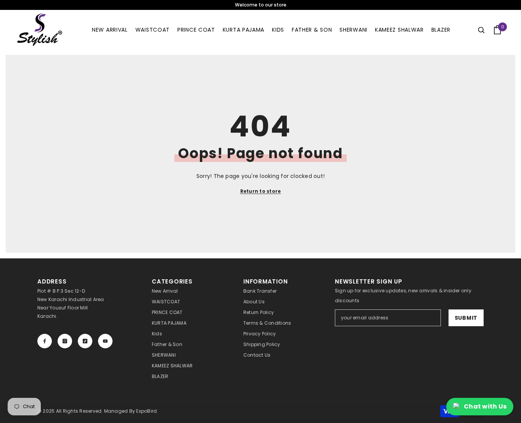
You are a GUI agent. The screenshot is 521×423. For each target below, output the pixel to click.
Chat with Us (485, 406)
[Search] (481, 30)
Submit (466, 318)
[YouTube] (105, 341)
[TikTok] (85, 341)
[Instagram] (65, 341)
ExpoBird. (147, 411)
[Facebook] (44, 341)
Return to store (260, 191)
